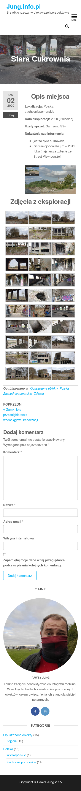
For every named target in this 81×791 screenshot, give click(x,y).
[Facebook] (35, 711)
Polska (64, 388)
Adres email (13, 521)
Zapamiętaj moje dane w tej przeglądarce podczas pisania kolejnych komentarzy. (34, 562)
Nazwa (9, 504)
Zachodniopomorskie (17, 393)
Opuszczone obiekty (44, 388)
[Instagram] (45, 711)
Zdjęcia (39, 393)
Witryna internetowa (18, 538)
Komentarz (12, 452)
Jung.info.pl (23, 6)
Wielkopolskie (16, 755)
